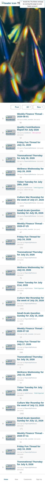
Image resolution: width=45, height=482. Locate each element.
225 (21, 248)
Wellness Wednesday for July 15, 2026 (30, 373)
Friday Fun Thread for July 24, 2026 (28, 238)
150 (21, 457)
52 (21, 138)
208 (21, 219)
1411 (22, 309)
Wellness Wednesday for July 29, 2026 (30, 170)
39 (21, 177)
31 (21, 398)
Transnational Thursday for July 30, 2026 (29, 156)
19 (21, 164)
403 (21, 324)
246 (21, 352)
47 (21, 232)
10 (21, 293)
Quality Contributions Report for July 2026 (28, 128)
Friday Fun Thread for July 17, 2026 (28, 343)
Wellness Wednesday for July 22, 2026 (30, 268)
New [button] (39, 107)
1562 (22, 414)
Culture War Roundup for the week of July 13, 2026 (30, 404)
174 (21, 151)
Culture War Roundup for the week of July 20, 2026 (30, 299)
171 (21, 429)
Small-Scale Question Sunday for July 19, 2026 (30, 314)
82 (21, 123)
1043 (22, 206)
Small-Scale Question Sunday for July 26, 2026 (30, 211)
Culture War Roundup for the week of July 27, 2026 (30, 198)
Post (16, 107)
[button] (3, 115)
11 (21, 193)
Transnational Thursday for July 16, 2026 (29, 358)
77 (21, 383)
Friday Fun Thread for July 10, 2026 (28, 447)
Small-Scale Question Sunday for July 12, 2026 (30, 419)
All (27, 107)
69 (21, 473)
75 (21, 278)
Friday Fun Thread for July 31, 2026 (28, 143)
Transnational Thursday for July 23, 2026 (29, 253)
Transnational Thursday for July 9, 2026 (29, 463)
